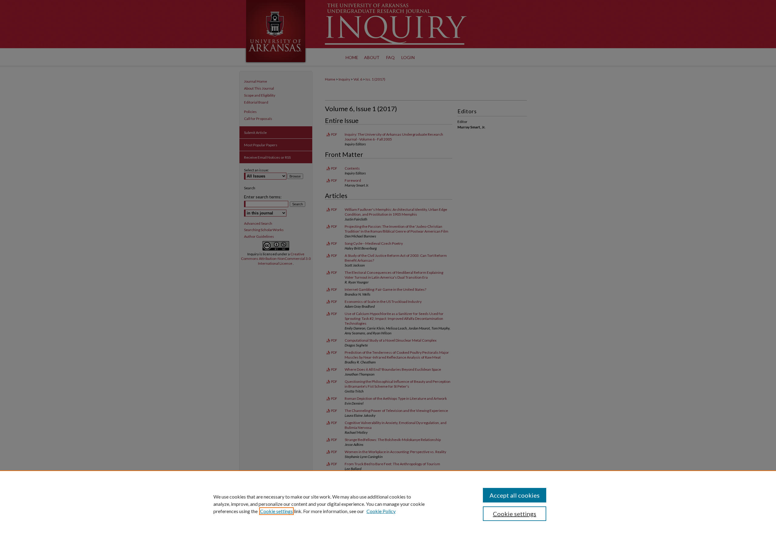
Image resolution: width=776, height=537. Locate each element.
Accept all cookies (515, 495)
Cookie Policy (381, 511)
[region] (388, 503)
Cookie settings (276, 511)
